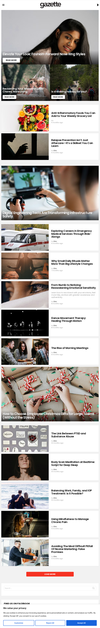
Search (93, 589)
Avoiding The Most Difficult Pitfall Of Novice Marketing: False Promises (72, 549)
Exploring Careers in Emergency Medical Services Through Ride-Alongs (71, 234)
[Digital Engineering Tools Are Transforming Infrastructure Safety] (50, 193)
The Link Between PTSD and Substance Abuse (68, 435)
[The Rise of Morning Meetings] (25, 351)
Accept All (81, 623)
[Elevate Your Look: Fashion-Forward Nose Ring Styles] (50, 37)
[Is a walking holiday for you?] (74, 82)
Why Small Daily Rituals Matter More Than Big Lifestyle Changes (72, 262)
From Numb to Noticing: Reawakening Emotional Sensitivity (73, 286)
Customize (18, 623)
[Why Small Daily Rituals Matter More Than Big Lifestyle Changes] (25, 266)
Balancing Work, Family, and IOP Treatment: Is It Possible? (71, 492)
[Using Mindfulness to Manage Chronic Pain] (25, 524)
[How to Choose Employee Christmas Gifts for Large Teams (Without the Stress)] (50, 394)
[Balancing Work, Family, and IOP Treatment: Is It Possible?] (25, 495)
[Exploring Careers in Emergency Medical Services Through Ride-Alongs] (25, 237)
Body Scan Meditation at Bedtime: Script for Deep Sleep (73, 463)
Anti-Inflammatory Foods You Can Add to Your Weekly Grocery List (73, 114)
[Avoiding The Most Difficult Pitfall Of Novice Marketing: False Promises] (25, 552)
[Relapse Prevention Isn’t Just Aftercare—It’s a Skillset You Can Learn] (25, 146)
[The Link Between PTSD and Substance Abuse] (25, 438)
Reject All (50, 623)
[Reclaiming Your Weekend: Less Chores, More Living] (25, 82)
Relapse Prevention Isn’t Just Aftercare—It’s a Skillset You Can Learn (72, 143)
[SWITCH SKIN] (98, 5)
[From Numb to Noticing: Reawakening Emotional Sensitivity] (25, 294)
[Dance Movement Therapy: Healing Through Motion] (25, 323)
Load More (49, 574)
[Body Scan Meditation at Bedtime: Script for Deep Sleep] (25, 467)
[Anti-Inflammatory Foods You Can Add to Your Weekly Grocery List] (25, 118)
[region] (50, 616)
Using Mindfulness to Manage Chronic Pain (70, 520)
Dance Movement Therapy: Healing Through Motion (68, 319)
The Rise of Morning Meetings (69, 348)
